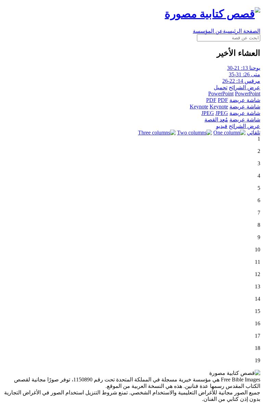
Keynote (199, 106)
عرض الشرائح (244, 87)
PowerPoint (221, 93)
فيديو (221, 126)
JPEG (207, 113)
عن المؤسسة (208, 31)
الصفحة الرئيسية (241, 31)
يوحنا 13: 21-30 (243, 68)
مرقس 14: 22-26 (241, 81)
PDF (211, 100)
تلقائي (253, 132)
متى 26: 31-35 (244, 74)
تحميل (220, 87)
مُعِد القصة (216, 119)
